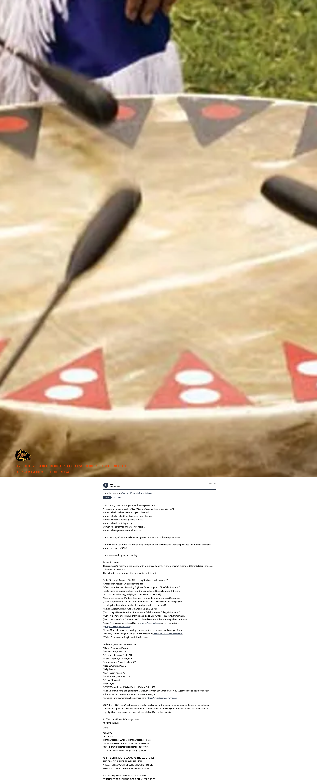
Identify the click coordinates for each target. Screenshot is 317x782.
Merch (105, 466)
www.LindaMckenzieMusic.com (167, 633)
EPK (124, 466)
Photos (43, 466)
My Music (55, 466)
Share (119, 497)
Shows (79, 466)
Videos (68, 466)
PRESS (115, 466)
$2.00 (107, 497)
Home (19, 466)
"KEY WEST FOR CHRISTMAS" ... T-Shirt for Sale (42, 472)
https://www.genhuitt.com (117, 626)
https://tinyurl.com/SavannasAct (162, 698)
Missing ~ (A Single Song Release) (137, 493)
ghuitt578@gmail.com (150, 623)
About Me (30, 466)
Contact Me (92, 466)
